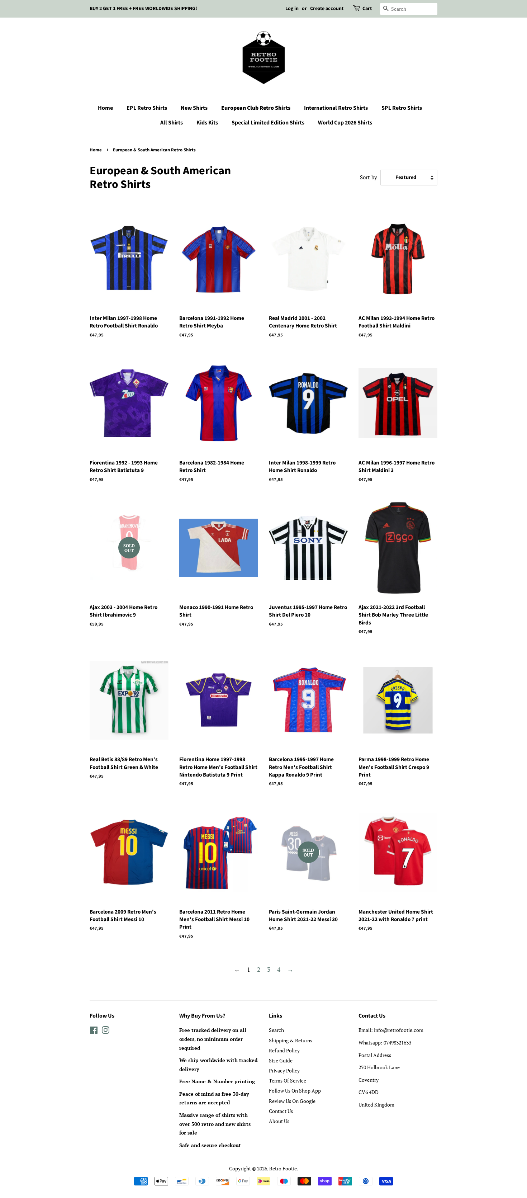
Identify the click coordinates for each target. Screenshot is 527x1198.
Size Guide (281, 1060)
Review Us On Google (292, 1101)
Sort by (368, 177)
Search (276, 1030)
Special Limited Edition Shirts (268, 123)
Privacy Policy (284, 1070)
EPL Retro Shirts (147, 108)
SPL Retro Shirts (401, 108)
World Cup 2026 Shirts (345, 123)
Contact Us (281, 1111)
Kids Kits (207, 123)
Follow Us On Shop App (295, 1090)
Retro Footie (283, 1168)
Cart (367, 8)
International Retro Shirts (336, 108)
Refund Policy (284, 1050)
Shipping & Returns (290, 1040)
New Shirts (194, 108)
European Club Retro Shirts (255, 108)
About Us (279, 1121)
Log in (292, 8)
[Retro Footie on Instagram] (105, 1031)
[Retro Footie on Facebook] (94, 1031)
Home (105, 108)
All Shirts (171, 123)
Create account (326, 8)
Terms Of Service (287, 1080)
